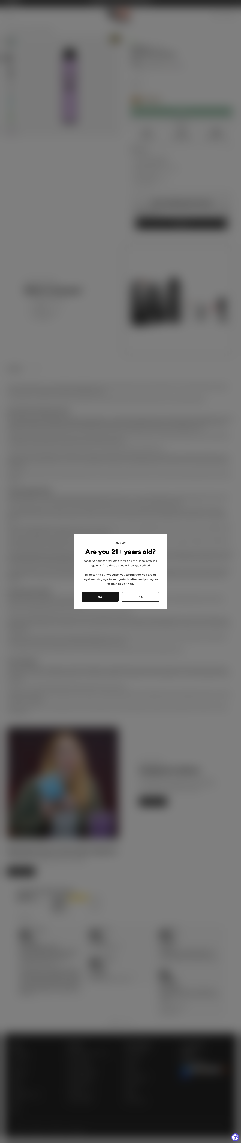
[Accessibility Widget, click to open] (235, 1137)
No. (140, 596)
